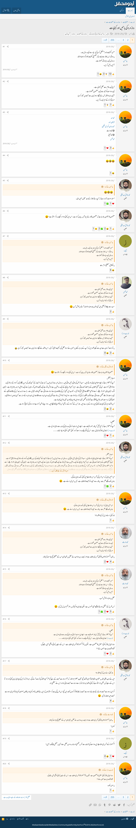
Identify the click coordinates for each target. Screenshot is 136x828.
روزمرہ (73, 34)
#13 (4, 493)
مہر (131, 819)
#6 (4, 211)
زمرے (130, 11)
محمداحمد (113, 118)
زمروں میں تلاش (130, 16)
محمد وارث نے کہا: (108, 715)
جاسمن (131, 34)
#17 (4, 661)
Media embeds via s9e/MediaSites (45, 825)
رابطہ (27, 819)
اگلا (106, 40)
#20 (4, 764)
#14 (4, 528)
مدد (7, 819)
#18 (4, 708)
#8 (4, 277)
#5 (4, 180)
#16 (4, 619)
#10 (4, 360)
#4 (4, 155)
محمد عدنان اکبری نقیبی (108, 127)
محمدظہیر (112, 139)
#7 (4, 236)
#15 (4, 569)
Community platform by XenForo (81, 825)
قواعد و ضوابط (20, 819)
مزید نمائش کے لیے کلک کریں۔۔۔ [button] (58, 471)
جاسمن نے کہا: (108, 187)
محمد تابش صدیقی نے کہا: (106, 367)
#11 (4, 416)
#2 (4, 81)
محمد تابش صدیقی (125, 195)
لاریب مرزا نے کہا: (107, 770)
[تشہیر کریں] (7, 47)
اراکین (122, 11)
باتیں (107, 34)
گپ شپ (67, 34)
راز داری (12, 819)
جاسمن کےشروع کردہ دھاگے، (96, 34)
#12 (4, 443)
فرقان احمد (112, 122)
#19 (4, 738)
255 (112, 40)
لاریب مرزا (125, 334)
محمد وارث (125, 542)
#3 (4, 112)
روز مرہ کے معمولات (82, 34)
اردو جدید (123, 819)
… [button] (118, 40)
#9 (4, 319)
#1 (4, 46)
